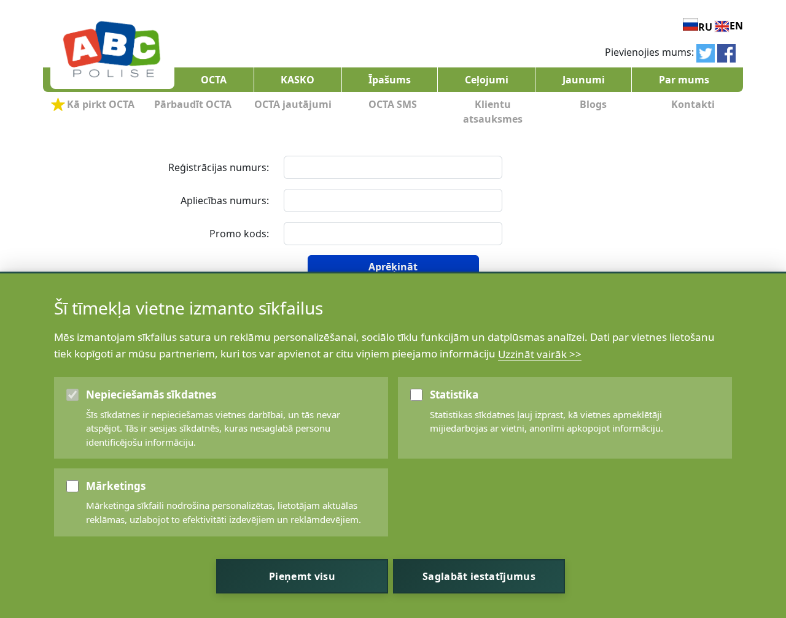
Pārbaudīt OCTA (193, 104)
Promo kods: (239, 233)
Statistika (454, 394)
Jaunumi (583, 79)
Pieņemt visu (302, 576)
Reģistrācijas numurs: (218, 167)
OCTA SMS (392, 104)
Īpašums (389, 79)
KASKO (297, 79)
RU (705, 27)
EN (736, 25)
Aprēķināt (393, 266)
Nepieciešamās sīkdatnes (151, 394)
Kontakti (693, 104)
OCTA (214, 79)
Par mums (684, 79)
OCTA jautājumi (293, 104)
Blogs (593, 104)
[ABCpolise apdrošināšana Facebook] (726, 52)
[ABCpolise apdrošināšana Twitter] (705, 52)
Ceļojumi (486, 79)
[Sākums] (112, 51)
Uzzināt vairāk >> (540, 353)
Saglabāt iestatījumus (478, 576)
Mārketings (116, 486)
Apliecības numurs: (225, 200)
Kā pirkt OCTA (100, 104)
